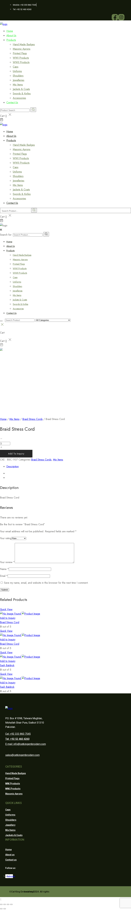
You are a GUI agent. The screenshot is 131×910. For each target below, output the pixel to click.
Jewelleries (18, 80)
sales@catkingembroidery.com (22, 755)
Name (4, 569)
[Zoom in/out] (11, 904)
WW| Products (12, 783)
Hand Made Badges (24, 44)
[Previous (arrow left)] (1, 908)
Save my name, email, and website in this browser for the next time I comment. (46, 583)
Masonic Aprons (21, 49)
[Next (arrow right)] (4, 908)
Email (4, 576)
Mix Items (18, 84)
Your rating (5, 538)
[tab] (68, 466)
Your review (7, 562)
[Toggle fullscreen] (8, 904)
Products (11, 40)
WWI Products (21, 58)
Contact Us (12, 102)
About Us (10, 246)
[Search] (46, 234)
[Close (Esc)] (1, 904)
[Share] (4, 904)
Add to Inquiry (16, 453)
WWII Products (21, 62)
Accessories (18, 308)
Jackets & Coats (21, 89)
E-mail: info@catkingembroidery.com (25, 744)
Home (9, 241)
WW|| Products (12, 788)
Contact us (11, 859)
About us (10, 854)
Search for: (6, 235)
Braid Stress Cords (32, 419)
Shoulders (18, 76)
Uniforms (17, 71)
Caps (15, 67)
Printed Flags (20, 53)
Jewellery (10, 825)
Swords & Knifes (22, 93)
